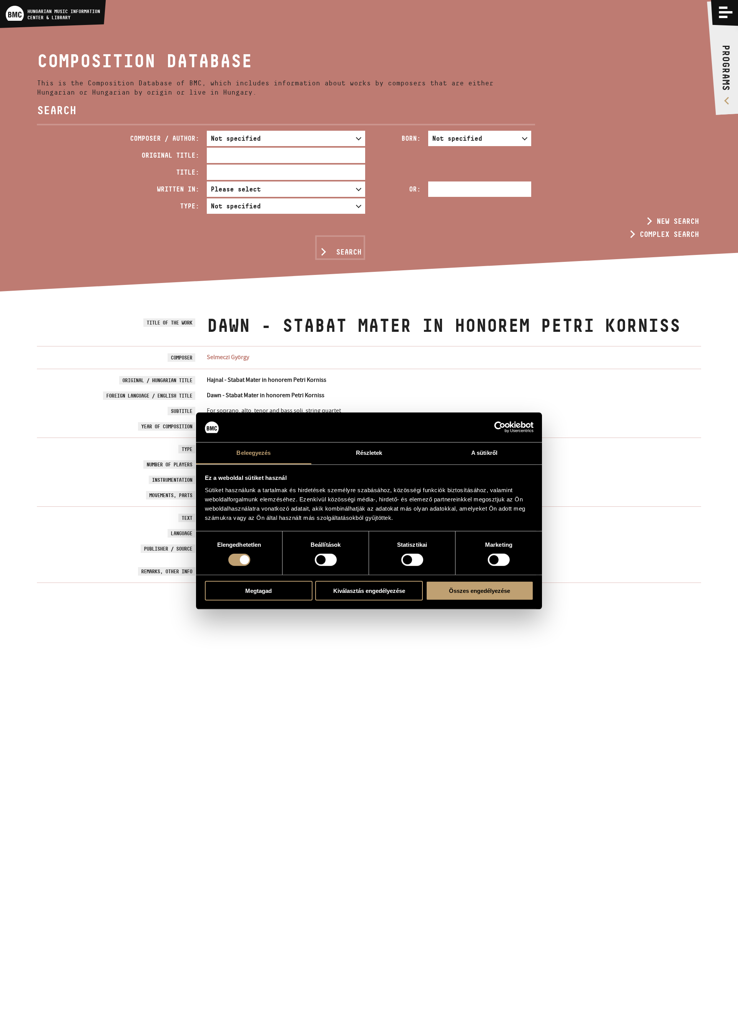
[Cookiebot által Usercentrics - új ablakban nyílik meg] (500, 427)
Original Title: (170, 155)
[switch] (326, 560)
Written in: (178, 189)
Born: (411, 138)
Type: (189, 206)
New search (678, 221)
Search (348, 251)
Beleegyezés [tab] (253, 452)
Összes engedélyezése (479, 590)
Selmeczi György (228, 357)
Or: (415, 189)
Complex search (669, 234)
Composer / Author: (164, 138)
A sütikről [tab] (484, 452)
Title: (187, 172)
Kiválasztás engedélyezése (369, 590)
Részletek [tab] (369, 452)
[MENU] (725, 12)
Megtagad (258, 590)
